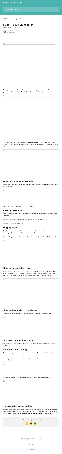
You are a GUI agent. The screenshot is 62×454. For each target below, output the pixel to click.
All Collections (7, 19)
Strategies (15, 19)
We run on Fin (32, 449)
